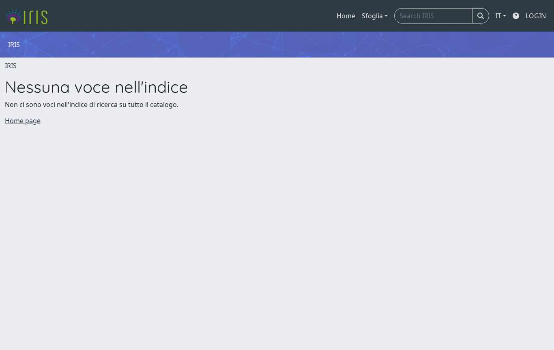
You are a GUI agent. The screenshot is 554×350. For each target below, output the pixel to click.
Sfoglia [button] (372, 15)
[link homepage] (29, 16)
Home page (23, 120)
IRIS (11, 65)
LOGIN (536, 15)
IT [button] (498, 15)
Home (346, 15)
